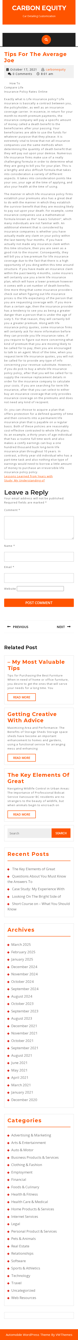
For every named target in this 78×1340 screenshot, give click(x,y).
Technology (20, 1275)
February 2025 (23, 952)
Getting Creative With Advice (32, 717)
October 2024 (22, 981)
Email (9, 567)
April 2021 (19, 1077)
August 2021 (21, 1055)
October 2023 (22, 1003)
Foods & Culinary (25, 1187)
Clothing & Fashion (26, 1164)
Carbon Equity (39, 8)
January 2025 (22, 959)
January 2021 (22, 1092)
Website (10, 588)
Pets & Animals (23, 1238)
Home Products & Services (32, 1209)
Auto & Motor (22, 1149)
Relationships (22, 1253)
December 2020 (24, 1099)
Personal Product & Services (34, 1231)
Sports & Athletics (25, 1268)
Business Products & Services (35, 1157)
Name (9, 546)
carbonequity (56, 69)
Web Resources (23, 1297)
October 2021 (22, 1040)
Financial (18, 1179)
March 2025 (21, 944)
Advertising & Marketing (31, 1135)
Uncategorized (23, 1290)
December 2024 (24, 966)
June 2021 (19, 1062)
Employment (21, 1172)
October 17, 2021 (23, 69)
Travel (16, 1282)
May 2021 (19, 1070)
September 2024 (24, 988)
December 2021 (24, 1025)
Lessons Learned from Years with (28, 476)
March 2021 (21, 1085)
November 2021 (24, 1033)
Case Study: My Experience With (38, 888)
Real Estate (20, 1246)
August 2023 (21, 1018)
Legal (15, 1223)
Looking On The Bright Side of (36, 896)
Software (18, 1260)
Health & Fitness (24, 1194)
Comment (12, 510)
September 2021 (24, 1047)
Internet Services (24, 1216)
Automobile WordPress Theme (28, 1335)
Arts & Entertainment (28, 1142)
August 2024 (21, 996)
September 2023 (24, 1011)
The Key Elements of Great (33, 868)
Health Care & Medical (29, 1201)
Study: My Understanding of (24, 480)
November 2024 (24, 974)
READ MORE (24, 698)
